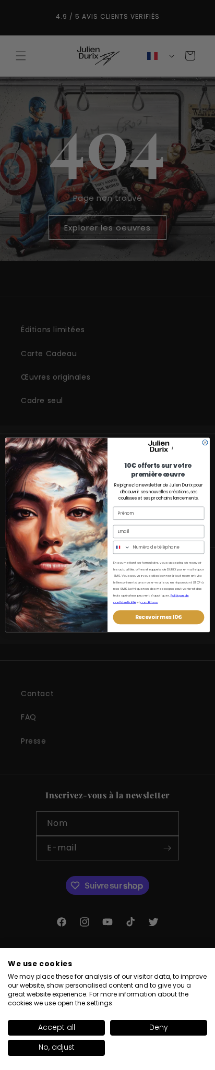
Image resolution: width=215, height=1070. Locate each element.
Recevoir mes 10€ (159, 617)
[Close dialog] (205, 442)
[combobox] (121, 547)
